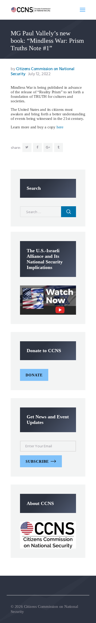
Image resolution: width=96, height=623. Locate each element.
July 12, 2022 (39, 74)
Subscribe (37, 462)
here (60, 127)
